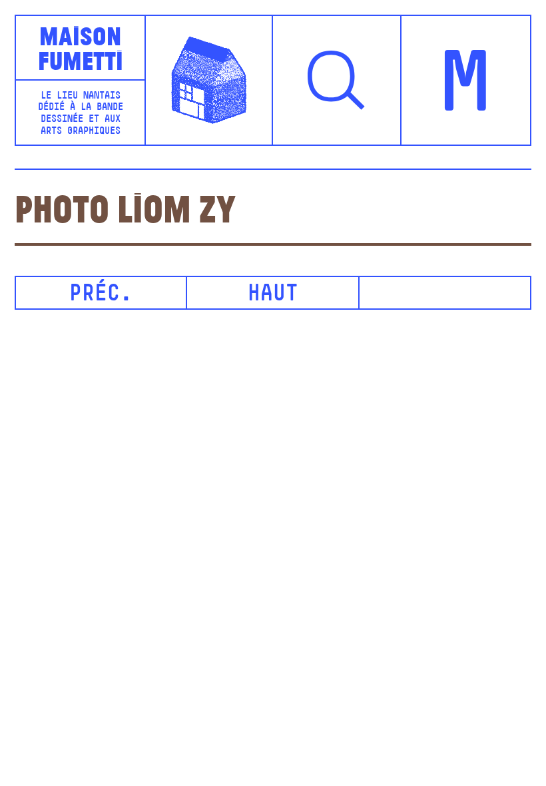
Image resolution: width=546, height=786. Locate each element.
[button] (337, 80)
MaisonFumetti (80, 47)
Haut (273, 295)
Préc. (101, 295)
